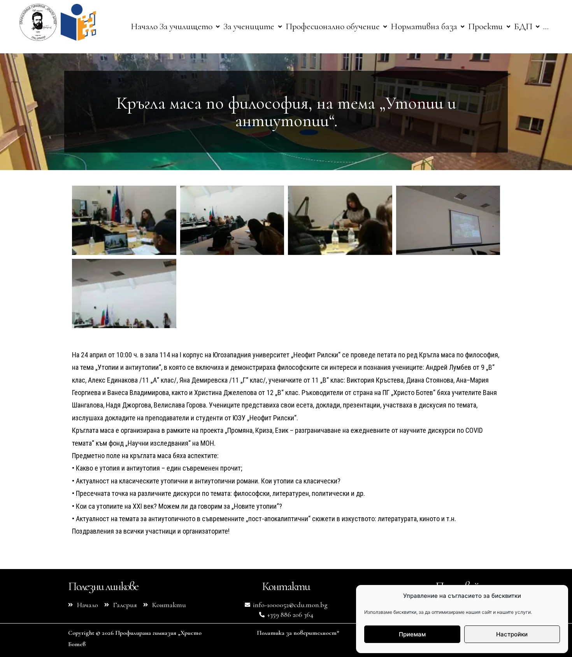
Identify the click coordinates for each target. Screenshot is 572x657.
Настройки (512, 634)
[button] (190, 26)
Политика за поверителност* (298, 633)
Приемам (412, 634)
